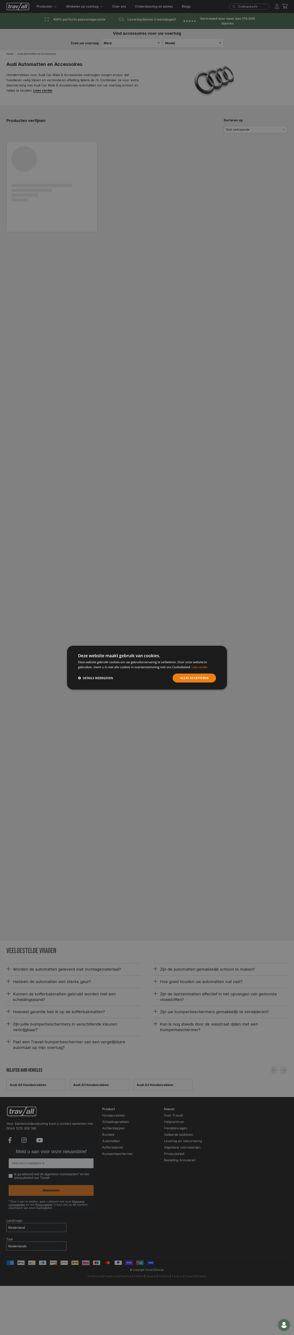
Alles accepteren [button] (194, 678)
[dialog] (147, 667)
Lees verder (200, 667)
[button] (95, 678)
